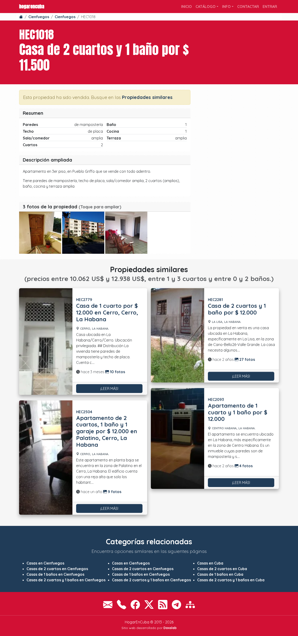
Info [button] (226, 6)
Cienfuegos (38, 16)
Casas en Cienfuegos (45, 563)
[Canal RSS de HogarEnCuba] (162, 604)
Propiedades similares (147, 97)
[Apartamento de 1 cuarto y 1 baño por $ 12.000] (177, 438)
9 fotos (114, 491)
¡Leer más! (109, 388)
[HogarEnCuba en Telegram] (176, 604)
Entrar (270, 6)
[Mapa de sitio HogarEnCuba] (190, 604)
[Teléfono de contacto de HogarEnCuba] (121, 604)
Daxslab (169, 628)
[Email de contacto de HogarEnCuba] (107, 604)
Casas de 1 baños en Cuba (220, 574)
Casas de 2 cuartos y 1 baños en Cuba (230, 580)
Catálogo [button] (206, 6)
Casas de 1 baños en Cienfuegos (55, 574)
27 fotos (246, 359)
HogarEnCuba (31, 6)
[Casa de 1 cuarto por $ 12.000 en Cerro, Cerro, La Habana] (45, 341)
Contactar (248, 6)
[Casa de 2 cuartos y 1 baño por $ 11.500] (40, 233)
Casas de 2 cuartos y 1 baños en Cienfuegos (66, 580)
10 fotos (117, 371)
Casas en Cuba (210, 563)
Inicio (186, 6)
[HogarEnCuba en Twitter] (149, 604)
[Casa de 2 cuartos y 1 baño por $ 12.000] (177, 335)
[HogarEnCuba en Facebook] (135, 604)
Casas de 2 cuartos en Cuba (222, 568)
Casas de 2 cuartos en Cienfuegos (57, 568)
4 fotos (245, 465)
